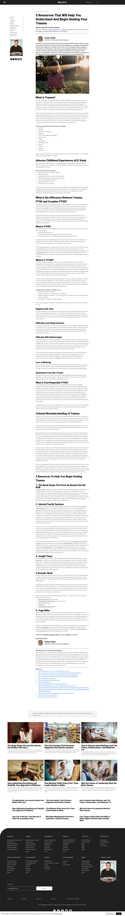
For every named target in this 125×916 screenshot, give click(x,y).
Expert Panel (13, 35)
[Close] (123, 914)
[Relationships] (23, 27)
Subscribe (89, 2)
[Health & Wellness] (23, 25)
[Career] (23, 19)
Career (11, 18)
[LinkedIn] (16, 59)
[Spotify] (21, 59)
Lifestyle (12, 23)
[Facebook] (14, 59)
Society (11, 30)
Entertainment (13, 32)
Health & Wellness (14, 25)
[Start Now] (26, 752)
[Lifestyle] (23, 24)
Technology (12, 29)
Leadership (12, 20)
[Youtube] (18, 59)
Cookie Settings (110, 913)
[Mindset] (23, 22)
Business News (13, 34)
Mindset (12, 22)
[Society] (23, 31)
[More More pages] (29, 851)
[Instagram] (11, 59)
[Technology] (23, 29)
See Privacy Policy (58, 913)
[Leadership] (23, 20)
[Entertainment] (23, 32)
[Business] (23, 17)
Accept (118, 913)
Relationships (13, 27)
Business (12, 17)
